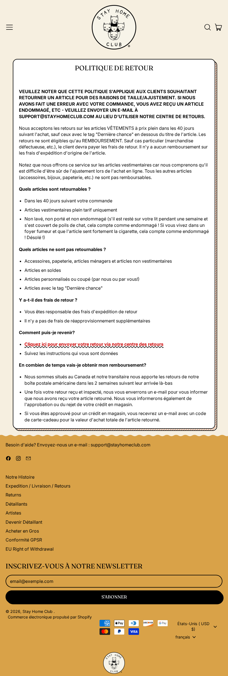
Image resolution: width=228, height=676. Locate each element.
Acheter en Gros (22, 531)
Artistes (13, 513)
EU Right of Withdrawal (30, 549)
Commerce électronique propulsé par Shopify (50, 617)
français (182, 637)
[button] (207, 27)
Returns (13, 495)
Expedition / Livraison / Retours (38, 486)
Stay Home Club (38, 611)
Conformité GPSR (24, 540)
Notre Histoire (20, 477)
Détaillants (16, 504)
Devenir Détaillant (24, 522)
